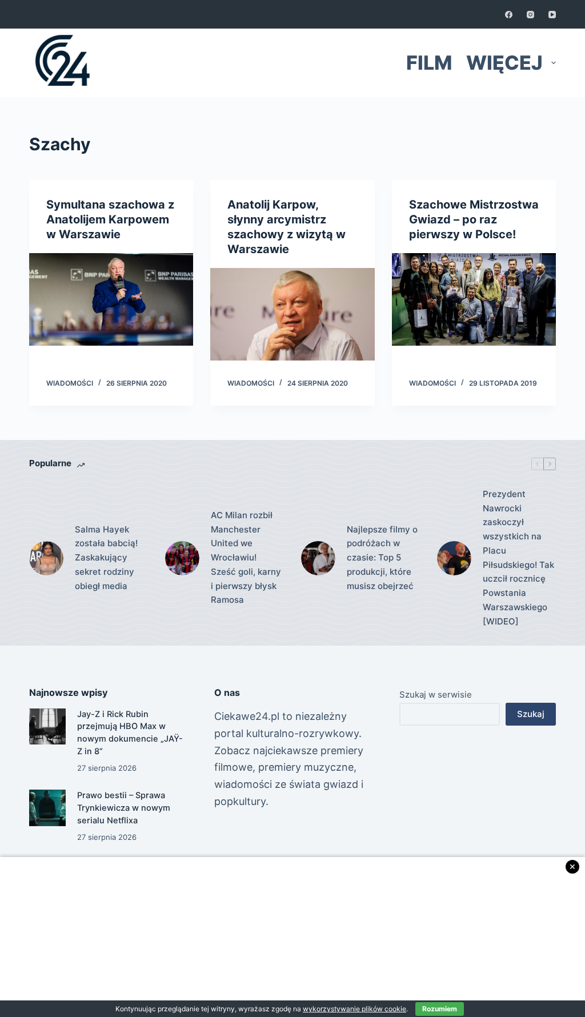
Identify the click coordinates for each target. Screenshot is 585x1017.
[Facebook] (508, 14)
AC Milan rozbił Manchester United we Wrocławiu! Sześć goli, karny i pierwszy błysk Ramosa (246, 558)
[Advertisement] (292, 937)
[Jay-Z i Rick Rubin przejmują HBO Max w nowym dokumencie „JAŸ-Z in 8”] (47, 726)
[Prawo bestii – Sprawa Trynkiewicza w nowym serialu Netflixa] (47, 808)
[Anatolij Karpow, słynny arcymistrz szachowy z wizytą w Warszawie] (292, 314)
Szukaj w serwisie (435, 694)
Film (429, 62)
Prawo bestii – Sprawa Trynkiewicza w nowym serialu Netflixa (123, 808)
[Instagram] (530, 14)
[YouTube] (552, 14)
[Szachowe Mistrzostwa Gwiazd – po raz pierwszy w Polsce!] (474, 299)
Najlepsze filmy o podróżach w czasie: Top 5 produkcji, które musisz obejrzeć (382, 557)
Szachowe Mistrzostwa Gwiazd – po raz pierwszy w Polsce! (474, 219)
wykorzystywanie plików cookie (354, 1008)
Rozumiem (439, 1008)
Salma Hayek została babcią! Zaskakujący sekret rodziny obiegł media (106, 557)
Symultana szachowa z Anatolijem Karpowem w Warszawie (110, 219)
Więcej (504, 62)
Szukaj (530, 713)
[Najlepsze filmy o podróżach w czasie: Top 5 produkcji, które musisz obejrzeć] (318, 558)
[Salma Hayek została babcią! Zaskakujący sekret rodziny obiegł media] (46, 558)
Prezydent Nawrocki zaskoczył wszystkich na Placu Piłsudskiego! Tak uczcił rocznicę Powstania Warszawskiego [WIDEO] (518, 558)
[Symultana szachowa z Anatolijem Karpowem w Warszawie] (111, 299)
